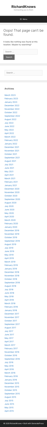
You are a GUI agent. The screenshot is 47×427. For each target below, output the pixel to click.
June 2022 (9, 126)
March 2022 (10, 137)
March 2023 (10, 95)
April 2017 (9, 341)
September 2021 (12, 157)
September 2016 (12, 359)
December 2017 (12, 314)
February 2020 (11, 223)
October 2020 (11, 196)
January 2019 (11, 269)
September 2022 (12, 116)
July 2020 (9, 206)
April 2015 (9, 411)
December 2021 (12, 147)
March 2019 (10, 262)
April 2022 (9, 133)
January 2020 (11, 227)
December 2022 (12, 105)
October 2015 (11, 390)
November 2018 (12, 275)
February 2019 (11, 265)
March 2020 (10, 220)
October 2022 (11, 112)
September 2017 (12, 324)
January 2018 (11, 310)
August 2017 (10, 328)
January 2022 (11, 144)
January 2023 (11, 102)
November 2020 (12, 192)
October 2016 (11, 355)
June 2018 (9, 293)
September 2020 (12, 199)
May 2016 (9, 366)
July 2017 (9, 331)
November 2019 (12, 234)
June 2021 (9, 168)
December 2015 (12, 383)
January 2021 (11, 185)
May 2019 (9, 255)
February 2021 (11, 182)
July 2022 (9, 123)
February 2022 (11, 140)
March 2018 (10, 303)
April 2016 (9, 369)
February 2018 (11, 307)
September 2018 (12, 282)
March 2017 (10, 345)
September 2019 (12, 241)
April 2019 (9, 258)
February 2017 (11, 348)
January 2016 (11, 380)
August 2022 (10, 119)
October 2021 (11, 154)
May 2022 (9, 130)
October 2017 (11, 321)
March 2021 (10, 178)
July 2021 (9, 164)
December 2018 (12, 272)
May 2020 (9, 213)
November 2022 (12, 109)
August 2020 (10, 203)
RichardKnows (23, 7)
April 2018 (9, 300)
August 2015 (10, 397)
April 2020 (9, 216)
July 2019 (9, 248)
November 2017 (12, 317)
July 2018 (9, 289)
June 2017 (9, 334)
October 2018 (11, 279)
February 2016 (11, 376)
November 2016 (12, 352)
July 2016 (9, 362)
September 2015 (12, 394)
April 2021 (9, 175)
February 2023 (11, 98)
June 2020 (9, 209)
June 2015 (9, 404)
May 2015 (9, 407)
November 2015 (12, 387)
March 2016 (10, 373)
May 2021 (9, 171)
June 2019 (9, 251)
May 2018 (9, 296)
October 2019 (11, 237)
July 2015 (9, 400)
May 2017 (9, 338)
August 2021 (10, 161)
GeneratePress (37, 423)
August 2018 (10, 286)
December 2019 (12, 230)
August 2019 (10, 244)
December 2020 (12, 189)
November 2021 (12, 151)
